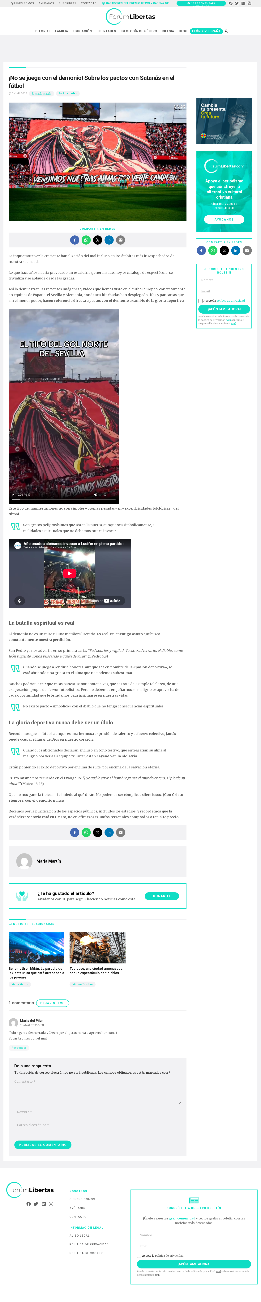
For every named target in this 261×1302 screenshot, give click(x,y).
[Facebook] (230, 3)
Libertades (70, 93)
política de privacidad (230, 300)
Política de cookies (87, 1253)
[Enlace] (130, 16)
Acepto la (224, 300)
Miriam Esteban (82, 984)
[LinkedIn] (243, 3)
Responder (18, 1047)
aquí (228, 320)
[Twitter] (237, 3)
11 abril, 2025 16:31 (32, 1025)
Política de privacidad (89, 1244)
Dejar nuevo (52, 1003)
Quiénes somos (82, 1199)
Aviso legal (80, 1235)
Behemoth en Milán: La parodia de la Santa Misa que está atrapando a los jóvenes (36, 972)
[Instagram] (249, 3)
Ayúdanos (78, 1208)
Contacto (78, 1216)
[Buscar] (226, 31)
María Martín (43, 93)
